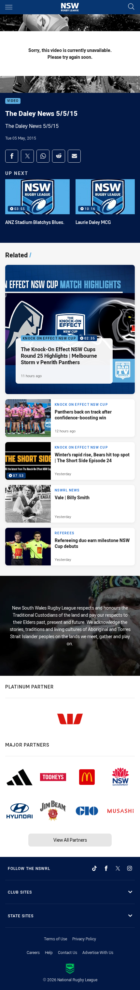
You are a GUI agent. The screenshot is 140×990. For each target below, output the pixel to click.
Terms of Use (55, 938)
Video (13, 101)
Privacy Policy (84, 938)
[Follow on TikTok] (94, 868)
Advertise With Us (97, 952)
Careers (33, 952)
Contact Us (67, 952)
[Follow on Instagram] (129, 868)
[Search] (131, 7)
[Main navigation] (8, 7)
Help (49, 952)
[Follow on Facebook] (106, 868)
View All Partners (70, 840)
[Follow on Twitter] (117, 868)
